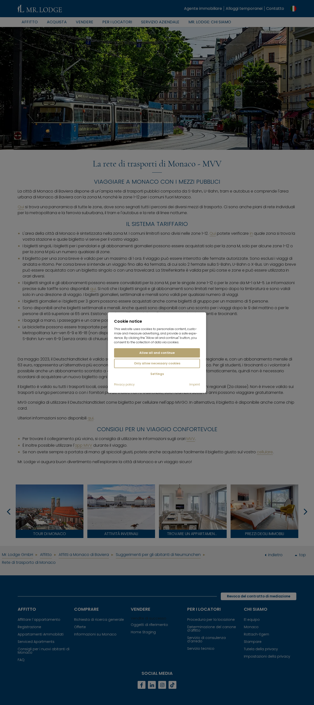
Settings (157, 374)
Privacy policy (124, 384)
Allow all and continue (157, 353)
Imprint (194, 384)
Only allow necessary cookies (157, 363)
